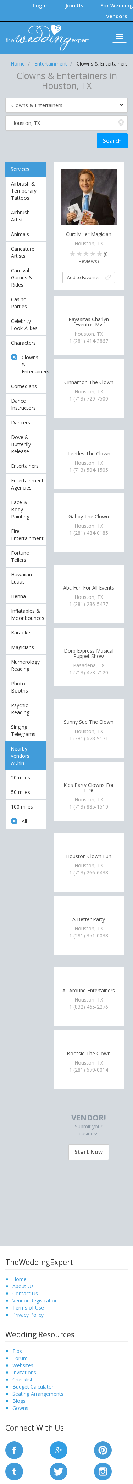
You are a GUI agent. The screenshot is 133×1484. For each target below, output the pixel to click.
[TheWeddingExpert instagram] (103, 1471)
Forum (20, 1358)
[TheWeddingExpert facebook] (14, 1449)
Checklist (22, 1379)
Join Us (74, 5)
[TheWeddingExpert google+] (58, 1449)
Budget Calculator (33, 1386)
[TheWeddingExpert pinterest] (103, 1449)
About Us (23, 1286)
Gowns (20, 1408)
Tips (17, 1351)
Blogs (19, 1400)
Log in (41, 5)
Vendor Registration (35, 1300)
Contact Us (25, 1293)
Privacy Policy (28, 1314)
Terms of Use (28, 1307)
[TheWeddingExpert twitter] (58, 1471)
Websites (22, 1365)
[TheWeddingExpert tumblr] (14, 1471)
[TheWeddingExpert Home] (44, 34)
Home (19, 1279)
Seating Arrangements (37, 1393)
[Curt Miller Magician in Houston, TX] (89, 196)
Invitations (24, 1372)
